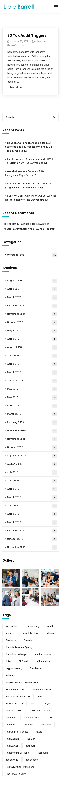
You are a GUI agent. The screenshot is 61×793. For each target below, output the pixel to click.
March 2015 (31, 497)
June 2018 (31, 355)
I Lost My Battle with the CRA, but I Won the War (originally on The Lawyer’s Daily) (30, 197)
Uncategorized (31, 254)
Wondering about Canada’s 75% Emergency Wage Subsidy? (24, 173)
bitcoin (50, 633)
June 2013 (31, 505)
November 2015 (31, 438)
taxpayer (30, 745)
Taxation (10, 724)
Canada (28, 640)
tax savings (12, 759)
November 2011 (31, 547)
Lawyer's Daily (13, 710)
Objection (11, 717)
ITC (33, 703)
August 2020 (31, 280)
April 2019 (31, 338)
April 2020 (31, 288)
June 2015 (31, 480)
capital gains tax (44, 654)
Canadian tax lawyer (16, 654)
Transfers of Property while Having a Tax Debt (28, 228)
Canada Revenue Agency (19, 647)
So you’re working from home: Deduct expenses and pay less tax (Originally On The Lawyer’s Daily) (28, 146)
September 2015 (31, 455)
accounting (33, 626)
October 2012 (31, 538)
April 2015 (31, 488)
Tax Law (31, 738)
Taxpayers (43, 752)
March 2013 (31, 522)
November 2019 (31, 313)
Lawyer (46, 703)
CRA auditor (43, 661)
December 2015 (31, 430)
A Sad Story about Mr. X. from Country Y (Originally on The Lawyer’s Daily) (29, 185)
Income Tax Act (14, 703)
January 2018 (31, 380)
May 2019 (31, 330)
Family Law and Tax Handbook (22, 682)
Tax (50, 717)
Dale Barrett (36, 668)
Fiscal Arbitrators (15, 689)
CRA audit (24, 661)
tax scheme (32, 759)
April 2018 (31, 363)
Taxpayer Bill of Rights (18, 752)
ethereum (11, 675)
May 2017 (31, 388)
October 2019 (31, 322)
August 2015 (31, 463)
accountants (13, 626)
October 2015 (31, 447)
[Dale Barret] (19, 6)
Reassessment (32, 717)
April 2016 (31, 405)
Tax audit (28, 724)
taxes (39, 731)
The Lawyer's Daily (16, 773)
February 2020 (31, 305)
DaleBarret (40, 41)
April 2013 (31, 513)
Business (11, 640)
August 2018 (31, 347)
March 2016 (31, 413)
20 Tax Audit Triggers (26, 35)
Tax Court (46, 724)
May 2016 (31, 397)
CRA (8, 661)
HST (40, 696)
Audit (50, 626)
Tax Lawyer (12, 745)
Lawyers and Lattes (39, 710)
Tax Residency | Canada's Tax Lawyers (24, 223)
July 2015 (31, 472)
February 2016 (31, 422)
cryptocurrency (14, 668)
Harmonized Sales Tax (18, 696)
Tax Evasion (12, 738)
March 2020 (31, 297)
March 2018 (31, 372)
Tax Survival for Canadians (20, 766)
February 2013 (31, 530)
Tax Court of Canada (17, 731)
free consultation (41, 689)
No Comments (19, 45)
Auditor (10, 633)
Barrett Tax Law (30, 633)
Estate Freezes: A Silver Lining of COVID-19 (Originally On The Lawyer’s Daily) (29, 161)
